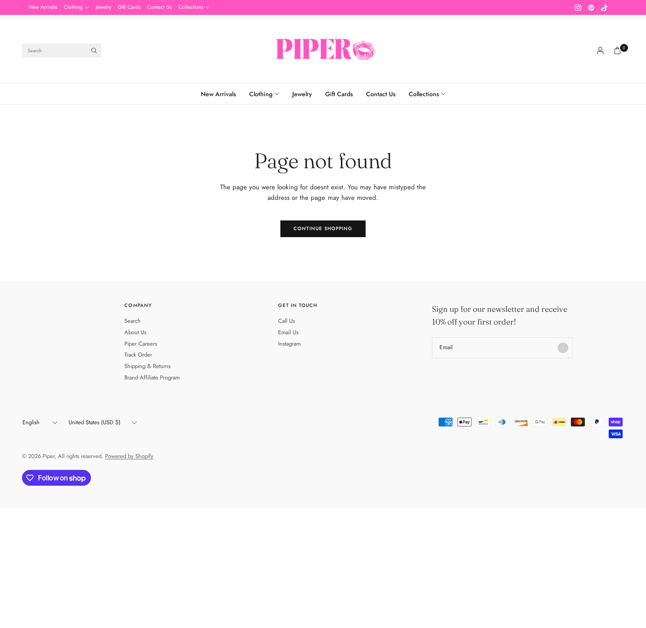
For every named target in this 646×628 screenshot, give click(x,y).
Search (132, 321)
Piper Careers (140, 343)
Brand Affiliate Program (152, 377)
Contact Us (159, 7)
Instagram (289, 343)
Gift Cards (129, 7)
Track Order (138, 354)
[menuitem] (43, 7)
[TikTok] (604, 7)
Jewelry (103, 7)
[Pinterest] (591, 7)
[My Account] (600, 50)
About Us (135, 332)
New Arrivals (43, 7)
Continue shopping (323, 228)
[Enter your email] (563, 348)
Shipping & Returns (147, 366)
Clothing (73, 7)
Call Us (286, 321)
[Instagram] (577, 7)
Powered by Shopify (129, 456)
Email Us (288, 332)
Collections (190, 7)
